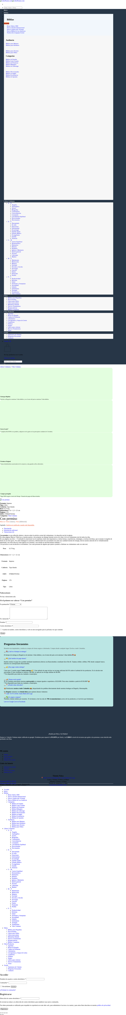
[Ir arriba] (1, 786)
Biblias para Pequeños (14, 298)
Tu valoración (5, 619)
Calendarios (11, 319)
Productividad (16, 278)
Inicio (5, 10)
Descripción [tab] (7, 528)
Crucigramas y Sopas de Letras (17, 320)
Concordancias (16, 213)
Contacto (10, 338)
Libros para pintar (13, 303)
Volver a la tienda (9, 358)
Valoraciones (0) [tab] (9, 532)
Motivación (15, 262)
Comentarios (16, 211)
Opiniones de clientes (10, 767)
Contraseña (4, 983)
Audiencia (11, 820)
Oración (14, 270)
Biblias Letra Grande (18, 805)
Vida (17, 522)
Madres (14, 257)
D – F (9, 221)
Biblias (6, 13)
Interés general (16, 252)
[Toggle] (5, 667)
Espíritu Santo (16, 231)
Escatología (15, 230)
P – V (9, 277)
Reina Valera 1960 (13, 795)
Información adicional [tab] (11, 530)
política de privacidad (103, 1005)
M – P (10, 258)
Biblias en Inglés (17, 814)
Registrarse (4, 1009)
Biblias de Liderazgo (18, 811)
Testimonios (15, 292)
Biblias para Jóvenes (18, 825)
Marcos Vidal (4, 522)
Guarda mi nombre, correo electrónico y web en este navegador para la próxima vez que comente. (32, 629)
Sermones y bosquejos (19, 283)
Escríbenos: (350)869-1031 (58, 785)
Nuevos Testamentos (14, 306)
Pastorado (15, 273)
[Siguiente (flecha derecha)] (3, 1014)
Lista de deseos (8, 756)
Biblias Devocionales (18, 812)
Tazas (9, 330)
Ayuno (14, 208)
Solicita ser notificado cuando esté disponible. (20, 525)
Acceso (13, 986)
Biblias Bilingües (17, 809)
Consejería (15, 215)
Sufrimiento (15, 288)
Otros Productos (9, 312)
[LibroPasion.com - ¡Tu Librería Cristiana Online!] (12, 1)
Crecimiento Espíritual (18, 216)
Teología (14, 290)
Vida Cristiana (16, 293)
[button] (6, 23)
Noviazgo (15, 268)
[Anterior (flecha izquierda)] (1, 1014)
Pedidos (6, 754)
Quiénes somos (8, 772)
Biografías (15, 210)
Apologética (15, 206)
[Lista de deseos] (1, 498)
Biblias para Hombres (18, 823)
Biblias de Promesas (18, 807)
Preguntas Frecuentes (14, 336)
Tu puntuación (5, 604)
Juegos (10, 325)
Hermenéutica (16, 243)
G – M (10, 240)
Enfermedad (15, 228)
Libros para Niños (13, 301)
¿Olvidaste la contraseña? (8, 990)
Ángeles (14, 205)
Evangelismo (16, 235)
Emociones (15, 226)
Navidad (14, 265)
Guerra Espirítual (17, 242)
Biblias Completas (13, 309)
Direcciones (7, 758)
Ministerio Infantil (13, 304)
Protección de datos (9, 770)
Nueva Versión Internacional (17, 796)
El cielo (14, 225)
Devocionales (16, 218)
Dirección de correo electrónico (10, 998)
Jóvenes (14, 253)
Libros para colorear (14, 327)
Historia (14, 247)
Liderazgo (15, 255)
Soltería (14, 287)
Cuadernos (11, 322)
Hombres (14, 248)
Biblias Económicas (18, 816)
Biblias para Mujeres (18, 821)
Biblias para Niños (17, 827)
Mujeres (14, 263)
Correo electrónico (6, 626)
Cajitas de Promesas (14, 317)
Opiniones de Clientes (14, 334)
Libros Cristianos (9, 201)
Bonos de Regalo (13, 315)
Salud (13, 282)
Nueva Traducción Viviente (16, 798)
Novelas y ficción (17, 267)
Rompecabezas (12, 308)
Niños (6, 296)
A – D (10, 203)
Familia (14, 236)
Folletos (10, 324)
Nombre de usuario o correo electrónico (13, 979)
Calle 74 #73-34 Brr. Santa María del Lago (19, 693)
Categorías (11, 802)
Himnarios (15, 245)
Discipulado (15, 223)
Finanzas (14, 238)
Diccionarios (16, 220)
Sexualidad (15, 285)
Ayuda (6, 332)
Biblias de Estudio (17, 804)
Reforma (14, 280)
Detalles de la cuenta (9, 760)
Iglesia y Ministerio (18, 250)
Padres (14, 272)
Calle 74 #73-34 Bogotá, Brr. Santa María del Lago (59, 778)
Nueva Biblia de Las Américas (17, 800)
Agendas (10, 314)
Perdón (14, 275)
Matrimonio (15, 260)
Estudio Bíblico (16, 233)
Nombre (3, 622)
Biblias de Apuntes (18, 818)
